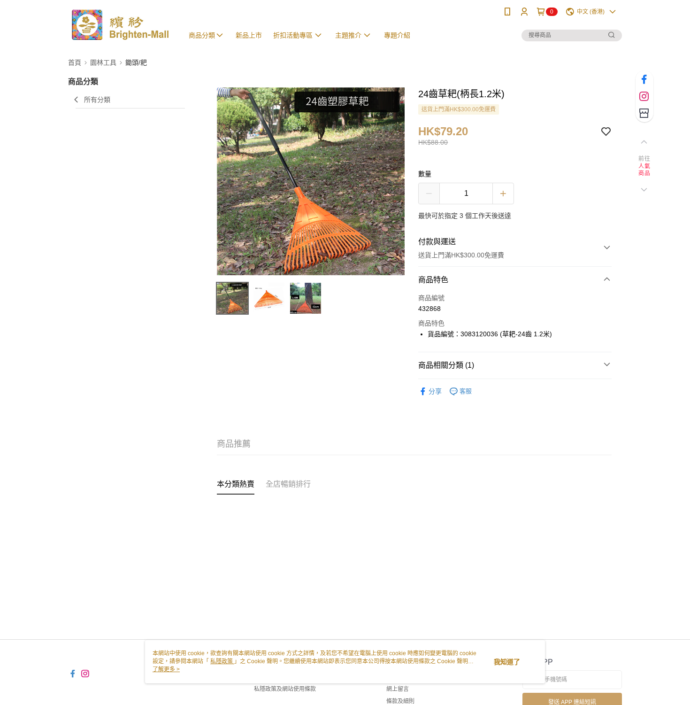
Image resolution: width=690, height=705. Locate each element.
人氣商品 (644, 170)
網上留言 (397, 689)
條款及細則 (400, 701)
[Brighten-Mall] (120, 24)
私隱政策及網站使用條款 (285, 689)
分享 (435, 391)
